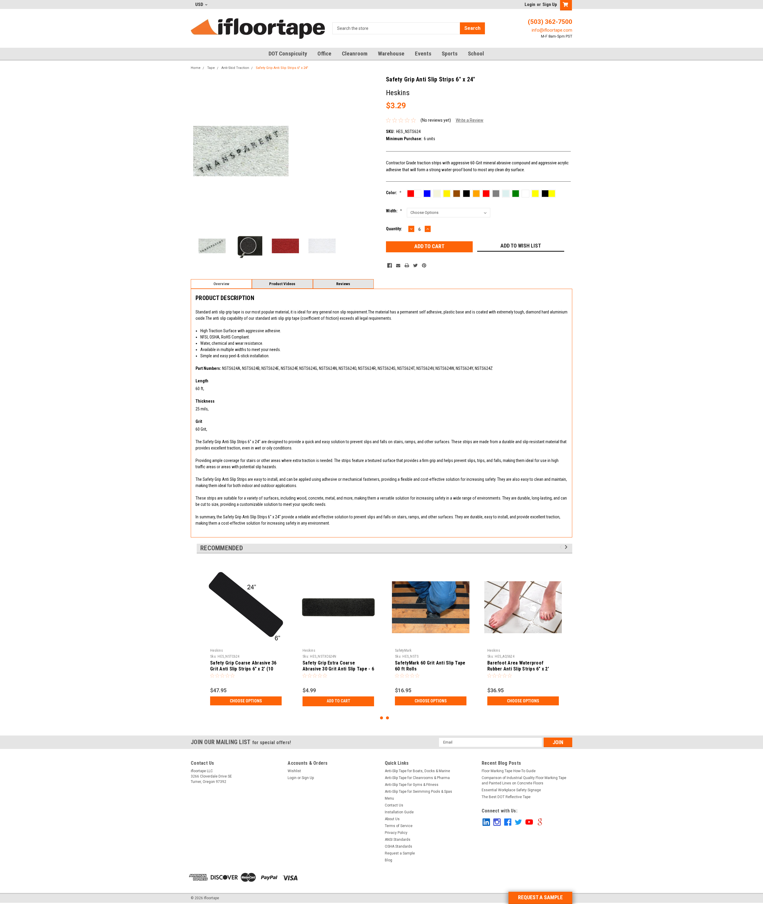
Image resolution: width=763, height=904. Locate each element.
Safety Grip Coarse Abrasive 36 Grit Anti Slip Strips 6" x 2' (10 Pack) (243, 669)
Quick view (338, 641)
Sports (450, 53)
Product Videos (282, 284)
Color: (393, 192)
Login (530, 4)
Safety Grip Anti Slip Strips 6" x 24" (282, 68)
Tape (211, 68)
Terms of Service (398, 826)
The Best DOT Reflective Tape (506, 797)
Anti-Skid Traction (235, 68)
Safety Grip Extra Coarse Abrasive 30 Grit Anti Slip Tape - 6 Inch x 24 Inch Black (338, 669)
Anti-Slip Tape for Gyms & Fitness (411, 785)
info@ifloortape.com (552, 30)
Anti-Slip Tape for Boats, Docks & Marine (417, 771)
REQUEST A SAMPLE (540, 897)
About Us (392, 819)
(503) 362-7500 (550, 21)
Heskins (216, 650)
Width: (394, 210)
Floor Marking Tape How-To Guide (509, 771)
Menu (389, 798)
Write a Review (469, 120)
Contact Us (394, 805)
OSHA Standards (398, 846)
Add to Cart (338, 701)
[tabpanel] (246, 637)
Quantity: (394, 228)
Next (337, 151)
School (476, 53)
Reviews (343, 284)
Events (423, 53)
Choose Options (246, 701)
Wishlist (294, 771)
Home (196, 68)
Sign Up (549, 4)
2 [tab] (387, 718)
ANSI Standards (397, 839)
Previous (197, 151)
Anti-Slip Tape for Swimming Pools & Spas (418, 791)
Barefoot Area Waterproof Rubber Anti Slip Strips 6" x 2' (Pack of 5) (518, 669)
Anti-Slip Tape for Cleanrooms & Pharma (417, 778)
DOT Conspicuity (288, 53)
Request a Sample (400, 853)
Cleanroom (354, 53)
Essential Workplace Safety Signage (511, 790)
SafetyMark (403, 650)
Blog (388, 860)
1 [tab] (381, 718)
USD (199, 4)
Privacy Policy (396, 833)
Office (324, 53)
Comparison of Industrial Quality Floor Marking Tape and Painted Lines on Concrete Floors (524, 780)
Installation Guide (399, 812)
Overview (221, 284)
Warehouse (391, 53)
